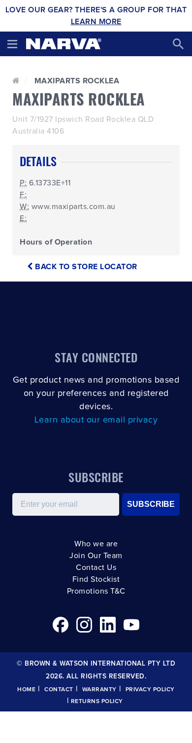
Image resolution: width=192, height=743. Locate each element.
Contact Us (96, 567)
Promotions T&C (96, 591)
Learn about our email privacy (96, 420)
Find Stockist (96, 579)
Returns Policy (97, 702)
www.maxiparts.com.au (74, 207)
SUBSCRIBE (151, 504)
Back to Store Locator (85, 267)
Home (26, 690)
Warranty (99, 690)
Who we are (96, 544)
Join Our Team (96, 556)
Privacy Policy (150, 690)
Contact (58, 690)
